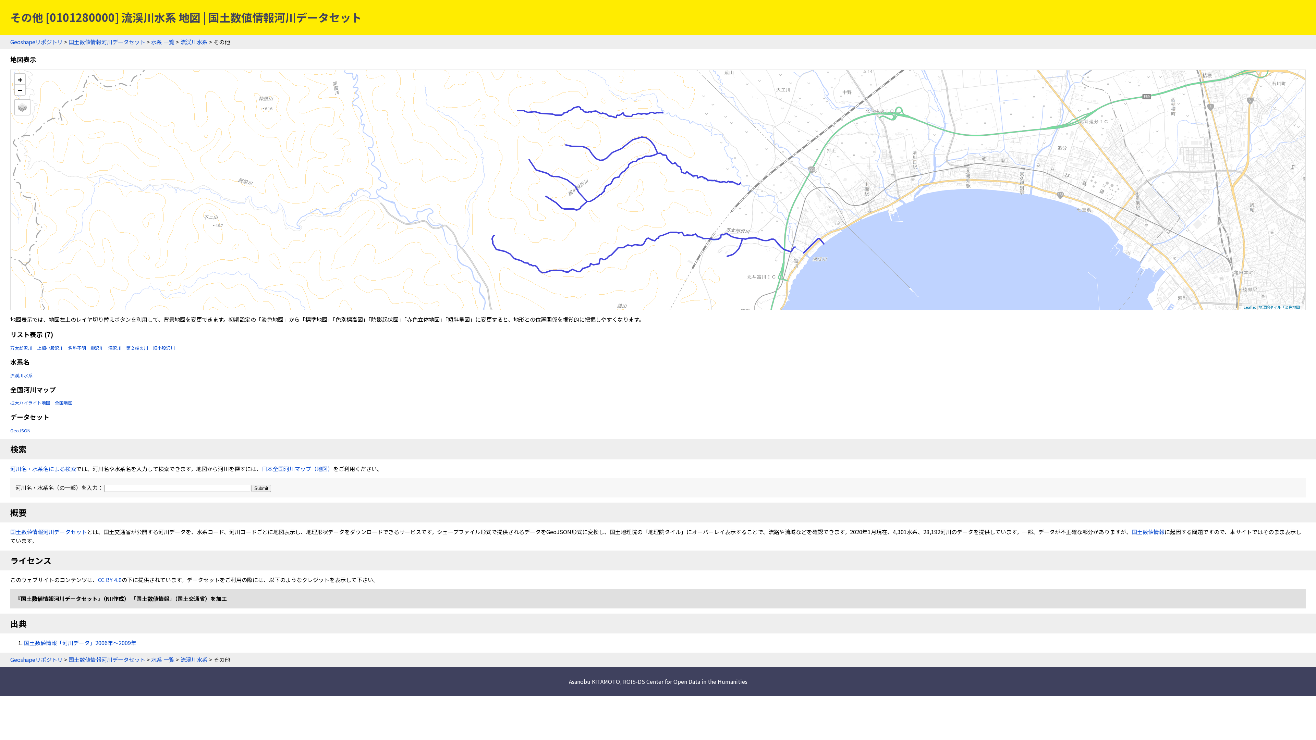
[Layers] (22, 107)
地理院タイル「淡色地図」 (1281, 307)
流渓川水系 (194, 42)
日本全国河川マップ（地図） (297, 469)
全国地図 (64, 402)
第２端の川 (137, 348)
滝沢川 (115, 348)
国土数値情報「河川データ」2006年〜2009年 (80, 643)
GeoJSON (20, 430)
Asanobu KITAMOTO (594, 681)
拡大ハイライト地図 (30, 402)
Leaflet (1250, 307)
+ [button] (20, 79)
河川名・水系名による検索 (43, 469)
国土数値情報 (1148, 532)
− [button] (20, 90)
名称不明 (77, 348)
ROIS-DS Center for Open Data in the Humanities (685, 681)
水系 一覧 (162, 42)
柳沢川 (97, 348)
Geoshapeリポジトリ (36, 42)
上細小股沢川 (50, 348)
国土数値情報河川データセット (107, 42)
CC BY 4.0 (110, 580)
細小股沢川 (164, 348)
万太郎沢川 (21, 348)
